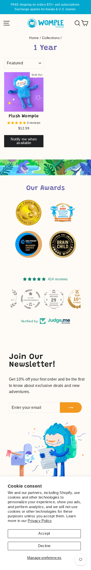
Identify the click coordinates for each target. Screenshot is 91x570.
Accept (44, 533)
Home (34, 38)
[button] (17, 122)
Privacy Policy (40, 521)
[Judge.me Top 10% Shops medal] (69, 299)
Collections (51, 38)
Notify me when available (24, 141)
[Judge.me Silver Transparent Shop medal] (22, 299)
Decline (44, 546)
